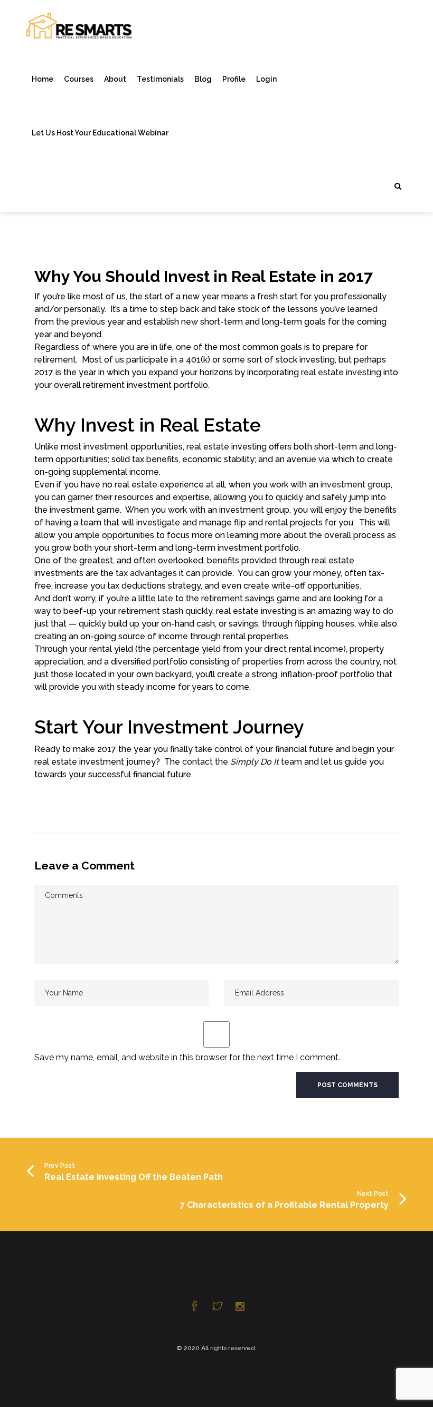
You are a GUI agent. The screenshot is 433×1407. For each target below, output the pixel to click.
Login (266, 79)
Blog (203, 79)
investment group (356, 485)
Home (42, 79)
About (115, 79)
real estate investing (341, 372)
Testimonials (160, 79)
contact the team (242, 762)
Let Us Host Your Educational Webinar (100, 133)
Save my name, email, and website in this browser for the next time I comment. (187, 1057)
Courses (78, 79)
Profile (234, 79)
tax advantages (146, 573)
